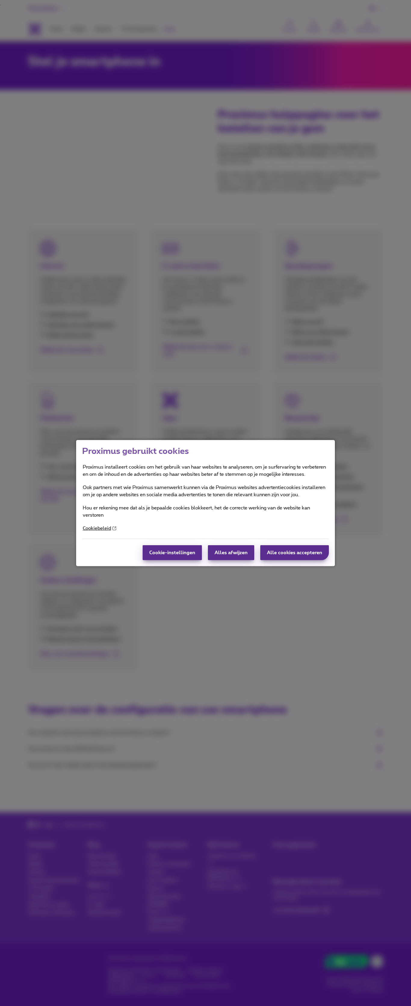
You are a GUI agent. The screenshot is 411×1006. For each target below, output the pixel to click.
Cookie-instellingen (172, 552)
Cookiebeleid (97, 528)
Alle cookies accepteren (294, 552)
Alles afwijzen (231, 552)
